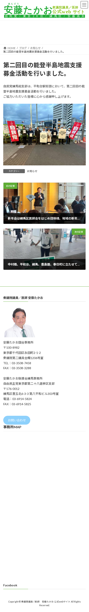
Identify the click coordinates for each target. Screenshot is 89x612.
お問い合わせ (17, 420)
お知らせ (32, 171)
